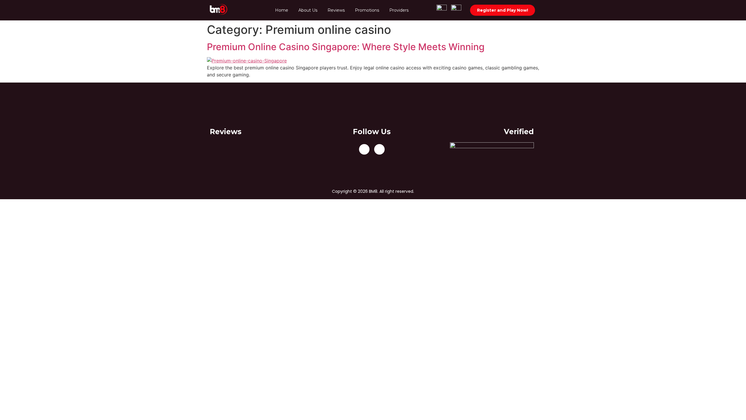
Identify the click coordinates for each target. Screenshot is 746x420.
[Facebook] (364, 149)
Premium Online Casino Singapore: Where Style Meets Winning (346, 46)
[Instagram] (379, 149)
